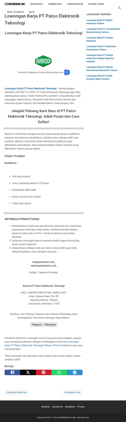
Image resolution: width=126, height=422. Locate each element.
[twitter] (28, 372)
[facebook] (12, 372)
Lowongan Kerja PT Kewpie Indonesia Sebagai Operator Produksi (100, 58)
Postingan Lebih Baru (16, 392)
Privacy (81, 406)
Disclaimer (70, 406)
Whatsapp (50, 324)
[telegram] (75, 372)
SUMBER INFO (55, 4)
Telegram (37, 324)
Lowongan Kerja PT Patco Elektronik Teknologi (31, 88)
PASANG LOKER (96, 4)
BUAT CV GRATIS (15, 12)
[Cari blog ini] (119, 8)
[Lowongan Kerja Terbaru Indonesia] (15, 4)
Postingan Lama (72, 392)
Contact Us (57, 406)
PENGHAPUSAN (75, 4)
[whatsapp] (59, 372)
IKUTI (31, 12)
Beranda (45, 406)
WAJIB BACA (36, 4)
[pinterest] (43, 372)
